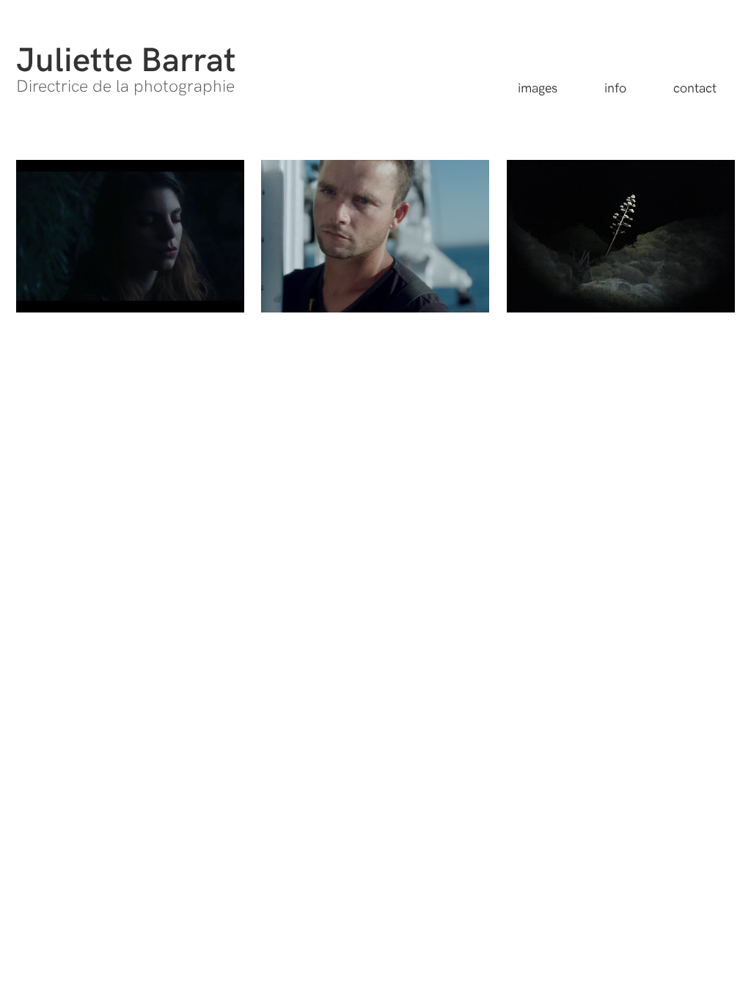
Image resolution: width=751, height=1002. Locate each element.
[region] (130, 236)
